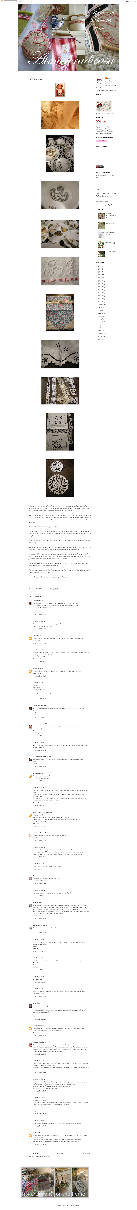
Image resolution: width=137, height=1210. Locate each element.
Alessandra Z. (37, 833)
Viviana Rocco (37, 705)
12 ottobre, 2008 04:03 (39, 1144)
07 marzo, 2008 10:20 (39, 736)
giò (34, 1003)
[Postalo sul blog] (52, 589)
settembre (101, 313)
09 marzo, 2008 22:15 (39, 1091)
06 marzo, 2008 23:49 (39, 643)
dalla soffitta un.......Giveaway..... (111, 215)
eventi (113, 193)
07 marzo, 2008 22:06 (39, 933)
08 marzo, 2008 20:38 (39, 1019)
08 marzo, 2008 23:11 (39, 1054)
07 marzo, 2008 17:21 (39, 857)
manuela (35, 668)
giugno (100, 322)
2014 (100, 284)
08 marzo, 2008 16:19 (39, 996)
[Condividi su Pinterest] (58, 589)
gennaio (100, 336)
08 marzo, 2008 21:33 (39, 1035)
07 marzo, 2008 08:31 (39, 676)
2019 (100, 269)
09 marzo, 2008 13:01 (39, 1072)
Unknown (36, 1026)
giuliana (35, 600)
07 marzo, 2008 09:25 (39, 717)
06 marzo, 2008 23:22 (39, 629)
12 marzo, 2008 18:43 (39, 1113)
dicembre (101, 304)
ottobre (100, 310)
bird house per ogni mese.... (110, 233)
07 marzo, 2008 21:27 (39, 918)
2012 (100, 290)
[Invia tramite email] (51, 589)
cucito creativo (102, 193)
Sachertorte (36, 1042)
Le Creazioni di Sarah (39, 757)
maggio (100, 325)
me (33, 1132)
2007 (100, 340)
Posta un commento (36, 1149)
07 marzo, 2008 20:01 (39, 883)
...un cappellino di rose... (111, 252)
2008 (100, 302)
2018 (100, 272)
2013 (100, 287)
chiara (35, 902)
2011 (100, 293)
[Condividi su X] (54, 589)
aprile (100, 328)
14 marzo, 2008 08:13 (39, 1126)
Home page (60, 1153)
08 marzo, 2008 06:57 (39, 982)
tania (108, 78)
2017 (100, 275)
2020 (100, 266)
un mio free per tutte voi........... (110, 224)
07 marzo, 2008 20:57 (39, 896)
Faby (34, 635)
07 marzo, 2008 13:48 (39, 766)
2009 (100, 299)
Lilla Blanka (36, 925)
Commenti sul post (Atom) (42, 1156)
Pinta (34, 876)
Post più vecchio (86, 1153)
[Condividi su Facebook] (56, 589)
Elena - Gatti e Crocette (40, 812)
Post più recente (33, 1153)
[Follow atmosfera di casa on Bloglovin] (101, 142)
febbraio (100, 333)
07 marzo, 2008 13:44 (39, 750)
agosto (100, 316)
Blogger (77, 1205)
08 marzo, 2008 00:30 (39, 951)
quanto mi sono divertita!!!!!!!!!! (110, 243)
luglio (99, 319)
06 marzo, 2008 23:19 (39, 614)
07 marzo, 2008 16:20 (39, 805)
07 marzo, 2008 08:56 (39, 699)
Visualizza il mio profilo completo (106, 90)
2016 (100, 278)
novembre (101, 307)
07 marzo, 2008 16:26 (39, 826)
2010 (100, 296)
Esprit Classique (38, 724)
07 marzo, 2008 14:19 (39, 781)
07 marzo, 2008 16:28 (39, 840)
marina (35, 773)
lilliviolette (101, 196)
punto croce (109, 196)
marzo (100, 330)
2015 (100, 281)
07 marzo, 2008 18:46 (39, 869)
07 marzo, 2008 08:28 (39, 662)
